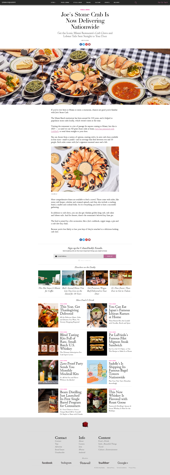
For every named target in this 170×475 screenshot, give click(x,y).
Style (77, 2)
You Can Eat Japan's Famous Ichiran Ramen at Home (119, 311)
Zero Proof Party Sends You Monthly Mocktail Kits (71, 368)
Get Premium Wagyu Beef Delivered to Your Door (97, 291)
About (81, 441)
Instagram (66, 463)
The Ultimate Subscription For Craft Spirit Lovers (71, 353)
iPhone (81, 449)
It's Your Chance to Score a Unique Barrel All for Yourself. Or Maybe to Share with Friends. (71, 411)
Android (82, 452)
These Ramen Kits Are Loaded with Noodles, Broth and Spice (119, 322)
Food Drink (65, 2)
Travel (88, 2)
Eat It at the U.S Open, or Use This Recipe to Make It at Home (120, 350)
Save (86, 44)
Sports (107, 2)
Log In (166, 2)
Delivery (117, 2)
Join (80, 446)
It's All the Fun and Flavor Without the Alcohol (69, 378)
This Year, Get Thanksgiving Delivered (70, 310)
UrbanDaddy (9, 2)
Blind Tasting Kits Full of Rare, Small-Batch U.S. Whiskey (69, 342)
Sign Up (160, 2)
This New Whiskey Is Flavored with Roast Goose (118, 397)
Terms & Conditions (121, 467)
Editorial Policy (110, 467)
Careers (82, 444)
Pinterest (85, 463)
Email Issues (59, 449)
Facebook (47, 463)
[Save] (89, 44)
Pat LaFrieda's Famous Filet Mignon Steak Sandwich (118, 340)
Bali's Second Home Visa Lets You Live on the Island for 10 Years (73, 291)
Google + (123, 463)
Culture (97, 2)
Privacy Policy (132, 467)
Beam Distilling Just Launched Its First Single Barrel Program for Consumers (70, 399)
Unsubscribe (59, 452)
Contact (58, 441)
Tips (56, 444)
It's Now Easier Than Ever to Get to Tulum (120, 289)
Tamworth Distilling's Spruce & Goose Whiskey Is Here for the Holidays (120, 408)
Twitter (104, 463)
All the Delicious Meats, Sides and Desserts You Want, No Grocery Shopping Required (70, 319)
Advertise (58, 446)
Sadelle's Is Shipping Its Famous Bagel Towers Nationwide (118, 370)
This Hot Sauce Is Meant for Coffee (49, 289)
